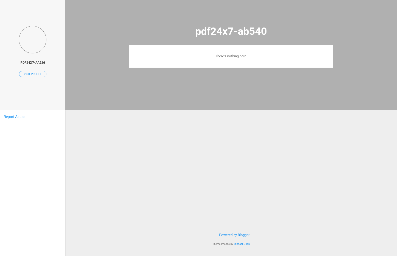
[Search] (330, 12)
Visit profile (33, 74)
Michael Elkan (242, 243)
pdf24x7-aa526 (32, 62)
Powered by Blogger (234, 235)
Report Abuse (14, 117)
